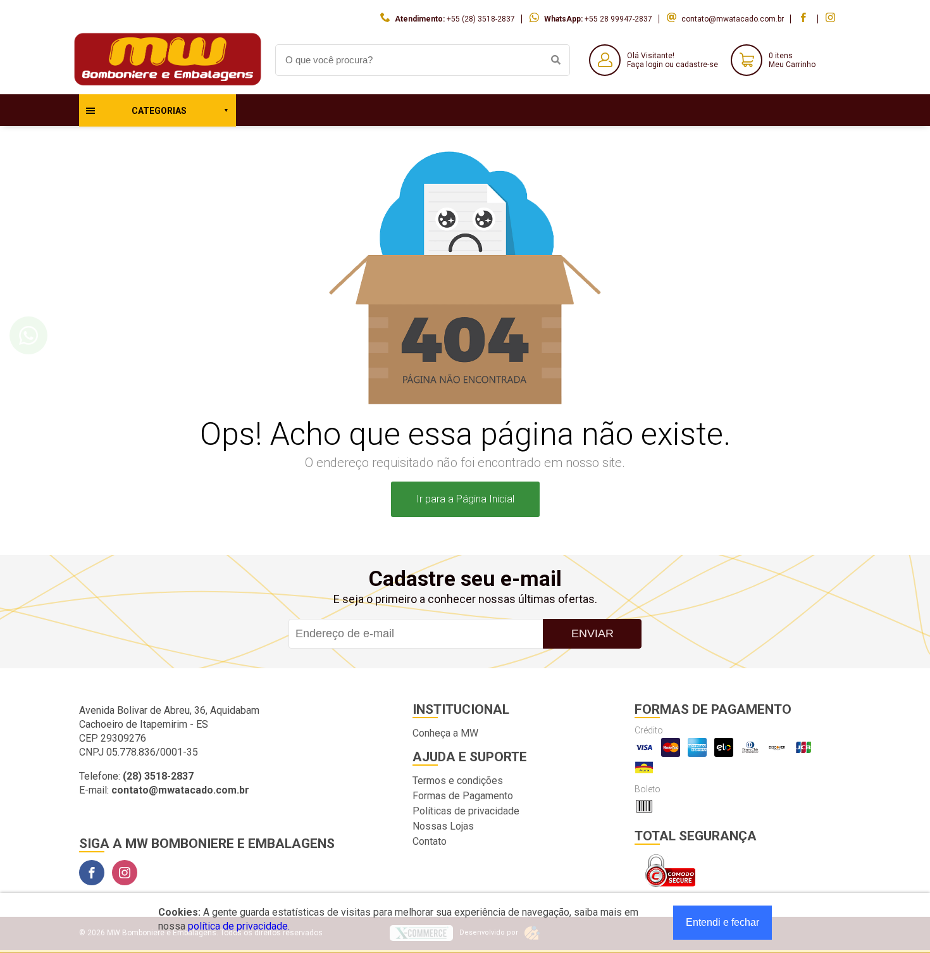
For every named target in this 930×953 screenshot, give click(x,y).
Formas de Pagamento (462, 796)
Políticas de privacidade (465, 811)
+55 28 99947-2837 (618, 19)
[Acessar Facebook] (804, 19)
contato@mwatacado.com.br (732, 19)
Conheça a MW (445, 733)
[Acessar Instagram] (832, 19)
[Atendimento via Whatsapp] (28, 335)
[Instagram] (124, 872)
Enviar (592, 633)
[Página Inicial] (168, 84)
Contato (429, 841)
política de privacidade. (239, 926)
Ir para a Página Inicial (465, 499)
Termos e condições (457, 781)
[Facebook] (91, 872)
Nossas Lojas (443, 826)
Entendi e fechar (722, 922)
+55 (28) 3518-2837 (481, 19)
